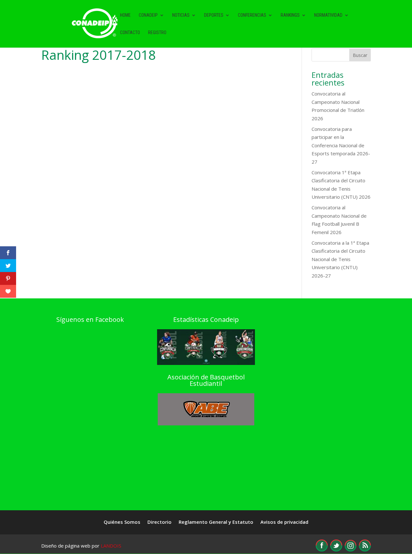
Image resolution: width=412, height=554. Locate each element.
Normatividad (328, 15)
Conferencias (252, 15)
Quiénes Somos (122, 522)
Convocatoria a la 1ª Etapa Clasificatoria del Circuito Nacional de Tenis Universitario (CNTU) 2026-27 (340, 259)
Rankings (290, 15)
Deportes (213, 15)
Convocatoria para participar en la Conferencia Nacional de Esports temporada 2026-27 (341, 145)
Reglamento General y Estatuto (216, 522)
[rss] (365, 549)
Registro (157, 32)
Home (125, 15)
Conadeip (148, 15)
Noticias (181, 15)
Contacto (130, 32)
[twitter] (336, 549)
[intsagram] (350, 549)
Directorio (159, 522)
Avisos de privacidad (284, 522)
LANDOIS (111, 545)
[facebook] (322, 549)
